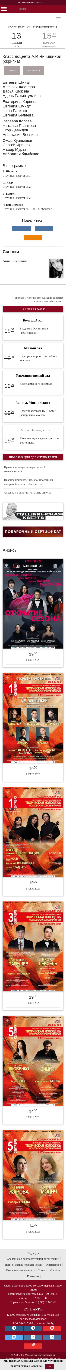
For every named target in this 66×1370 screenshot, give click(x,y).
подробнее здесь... (53, 301)
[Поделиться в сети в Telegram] (44, 228)
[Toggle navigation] (58, 17)
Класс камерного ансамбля (36, 383)
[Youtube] (52, 1328)
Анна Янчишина (15, 261)
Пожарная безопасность (20, 1270)
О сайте (55, 1270)
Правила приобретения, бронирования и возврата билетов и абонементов (28, 482)
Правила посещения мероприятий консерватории (24, 469)
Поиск (12, 70)
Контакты (33, 1276)
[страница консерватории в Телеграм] (14, 1328)
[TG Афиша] (33, 1328)
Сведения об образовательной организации (33, 1258)
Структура (33, 1253)
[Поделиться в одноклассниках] (33, 237)
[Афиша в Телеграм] (33, 1346)
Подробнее (36, 1365)
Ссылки (42, 1270)
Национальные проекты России (24, 1264)
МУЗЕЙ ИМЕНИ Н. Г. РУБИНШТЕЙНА (33, 27)
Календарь (34, 70)
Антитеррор (53, 1264)
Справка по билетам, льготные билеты (27, 492)
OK (50, 1366)
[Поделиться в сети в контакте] (21, 228)
